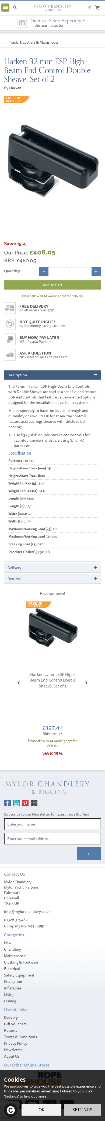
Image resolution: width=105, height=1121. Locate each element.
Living (9, 994)
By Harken (12, 88)
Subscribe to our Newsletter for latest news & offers (46, 814)
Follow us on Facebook (7, 803)
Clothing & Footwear (21, 962)
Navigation (13, 981)
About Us (11, 1056)
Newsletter (13, 1050)
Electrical (12, 968)
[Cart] (97, 7)
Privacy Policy (15, 1043)
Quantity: (12, 271)
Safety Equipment (19, 975)
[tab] (52, 375)
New (8, 942)
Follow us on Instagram (34, 803)
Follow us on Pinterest (25, 803)
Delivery (11, 1017)
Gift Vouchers (15, 1024)
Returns (10, 1030)
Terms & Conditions (20, 1037)
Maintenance (15, 955)
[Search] (15, 8)
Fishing (10, 1001)
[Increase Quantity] (96, 271)
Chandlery (12, 949)
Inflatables (12, 988)
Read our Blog (16, 803)
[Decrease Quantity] (43, 271)
